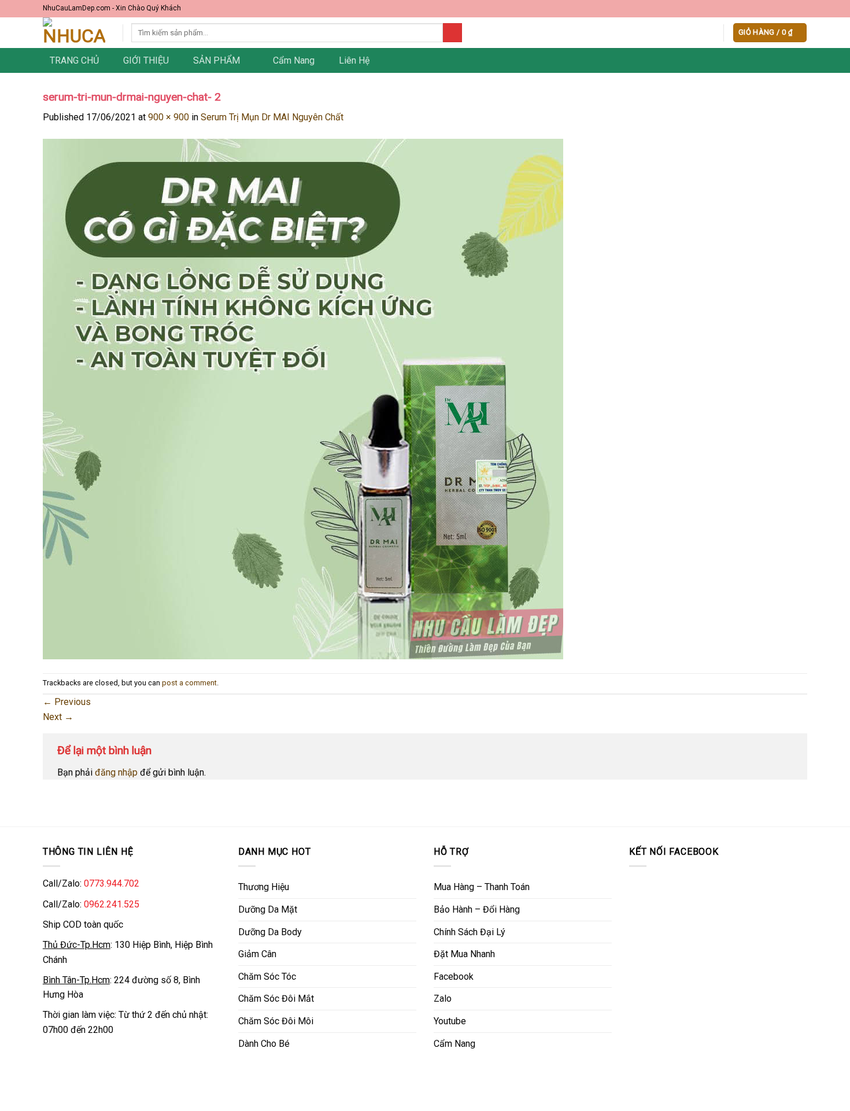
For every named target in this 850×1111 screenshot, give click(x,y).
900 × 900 (168, 117)
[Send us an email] (802, 9)
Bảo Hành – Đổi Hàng (477, 909)
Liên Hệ (354, 60)
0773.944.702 (111, 883)
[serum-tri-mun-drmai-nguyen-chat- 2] (303, 398)
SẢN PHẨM (216, 60)
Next (58, 716)
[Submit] (452, 33)
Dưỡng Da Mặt (267, 909)
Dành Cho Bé (264, 1043)
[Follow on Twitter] (790, 9)
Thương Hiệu (263, 886)
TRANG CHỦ (74, 60)
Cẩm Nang (294, 60)
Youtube (450, 1021)
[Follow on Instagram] (779, 9)
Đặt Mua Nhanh (464, 953)
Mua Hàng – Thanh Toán (482, 886)
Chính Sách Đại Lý (469, 932)
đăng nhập (116, 772)
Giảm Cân (257, 953)
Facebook (454, 976)
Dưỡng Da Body (270, 932)
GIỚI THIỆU (146, 60)
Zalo (443, 998)
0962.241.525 (111, 904)
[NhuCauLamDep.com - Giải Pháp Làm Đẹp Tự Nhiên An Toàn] (74, 32)
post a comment (189, 682)
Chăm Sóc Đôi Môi (275, 1021)
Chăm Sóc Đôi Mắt (276, 998)
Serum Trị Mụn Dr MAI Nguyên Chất (272, 117)
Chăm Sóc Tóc (267, 976)
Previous (67, 701)
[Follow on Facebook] (768, 9)
